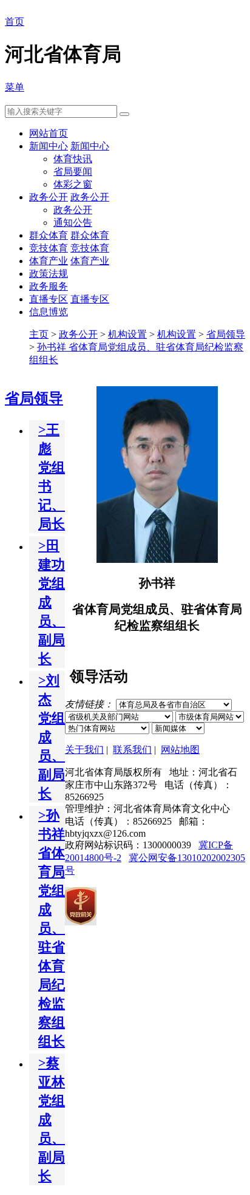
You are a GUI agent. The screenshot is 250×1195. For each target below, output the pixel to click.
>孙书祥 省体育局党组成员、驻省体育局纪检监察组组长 (51, 928)
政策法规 (48, 273)
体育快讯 (72, 159)
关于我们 (84, 749)
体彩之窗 (72, 184)
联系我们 (132, 749)
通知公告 (72, 222)
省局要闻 (72, 171)
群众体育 (48, 235)
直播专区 (48, 299)
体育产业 (48, 261)
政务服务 (48, 286)
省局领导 (225, 334)
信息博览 (48, 312)
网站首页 (48, 133)
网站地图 (180, 749)
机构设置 (127, 334)
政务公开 (48, 197)
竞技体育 (48, 248)
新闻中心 (48, 146)
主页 (39, 334)
